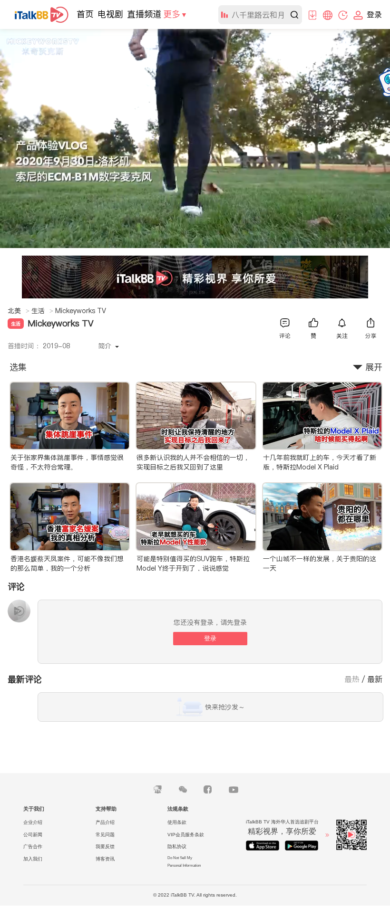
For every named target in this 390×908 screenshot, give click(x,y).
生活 (42, 310)
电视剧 (110, 14)
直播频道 (144, 14)
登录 (210, 638)
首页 (85, 14)
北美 (18, 310)
